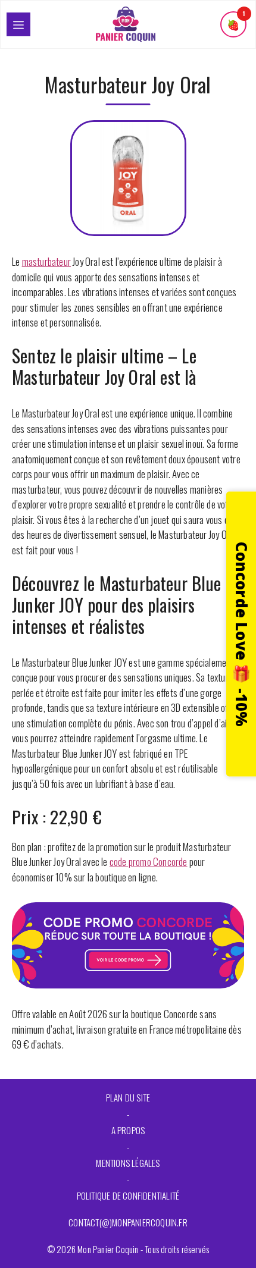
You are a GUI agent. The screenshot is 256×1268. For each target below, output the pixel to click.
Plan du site (128, 1097)
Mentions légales (128, 1162)
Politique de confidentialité (128, 1195)
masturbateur (46, 261)
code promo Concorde (149, 861)
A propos (128, 1130)
